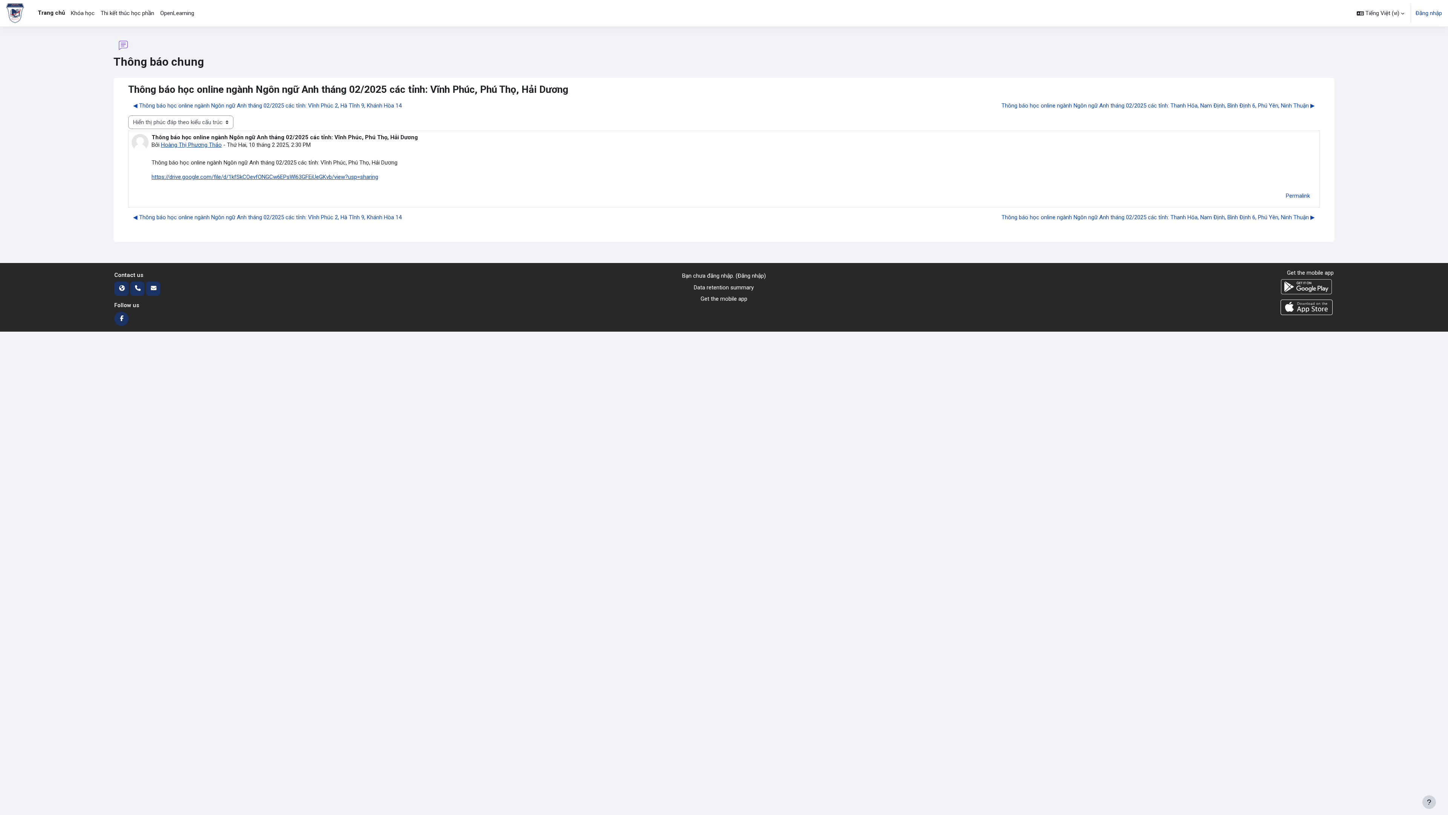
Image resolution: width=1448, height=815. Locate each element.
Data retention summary (724, 287)
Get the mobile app (724, 298)
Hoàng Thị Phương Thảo (191, 144)
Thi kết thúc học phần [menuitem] (127, 13)
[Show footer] (1429, 802)
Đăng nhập (1429, 13)
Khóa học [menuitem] (83, 13)
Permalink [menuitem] (1298, 195)
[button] (1380, 13)
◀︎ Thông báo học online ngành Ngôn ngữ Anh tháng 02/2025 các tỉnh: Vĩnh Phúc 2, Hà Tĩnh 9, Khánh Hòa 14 (267, 105)
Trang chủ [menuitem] (51, 12)
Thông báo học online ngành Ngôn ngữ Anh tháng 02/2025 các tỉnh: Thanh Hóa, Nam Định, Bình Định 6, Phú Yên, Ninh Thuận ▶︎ (1158, 105)
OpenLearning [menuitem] (177, 13)
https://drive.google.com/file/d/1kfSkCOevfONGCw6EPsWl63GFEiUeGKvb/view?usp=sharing (265, 177)
